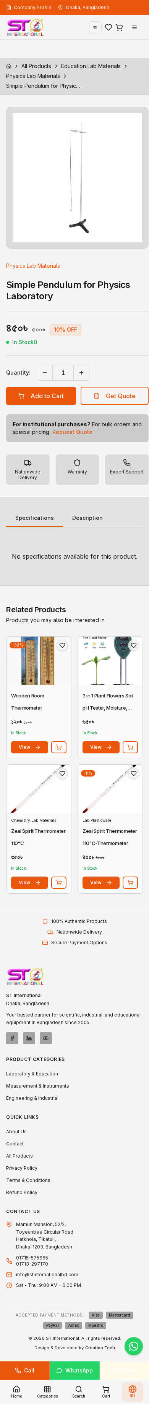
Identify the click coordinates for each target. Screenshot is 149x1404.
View (24, 747)
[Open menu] (134, 27)
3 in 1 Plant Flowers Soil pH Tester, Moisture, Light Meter (108, 707)
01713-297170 (32, 1264)
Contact (15, 1144)
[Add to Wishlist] (62, 645)
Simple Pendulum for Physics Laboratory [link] (44, 86)
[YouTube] (46, 1038)
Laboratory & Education (32, 1074)
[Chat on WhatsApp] (134, 1346)
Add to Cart (47, 396)
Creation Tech (100, 1347)
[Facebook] (12, 1038)
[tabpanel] (74, 556)
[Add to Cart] (58, 747)
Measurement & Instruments (37, 1086)
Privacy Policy (21, 1168)
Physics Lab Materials (33, 76)
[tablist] (74, 518)
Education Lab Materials (91, 66)
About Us (16, 1131)
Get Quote (121, 396)
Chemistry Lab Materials (33, 820)
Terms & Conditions (28, 1180)
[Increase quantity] (81, 372)
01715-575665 (32, 1258)
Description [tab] (87, 518)
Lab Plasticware (97, 820)
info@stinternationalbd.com (47, 1274)
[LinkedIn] (29, 1038)
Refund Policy (21, 1192)
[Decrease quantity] (44, 372)
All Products (36, 66)
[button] (77, 178)
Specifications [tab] (34, 518)
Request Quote (72, 432)
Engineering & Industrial (32, 1098)
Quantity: (18, 372)
